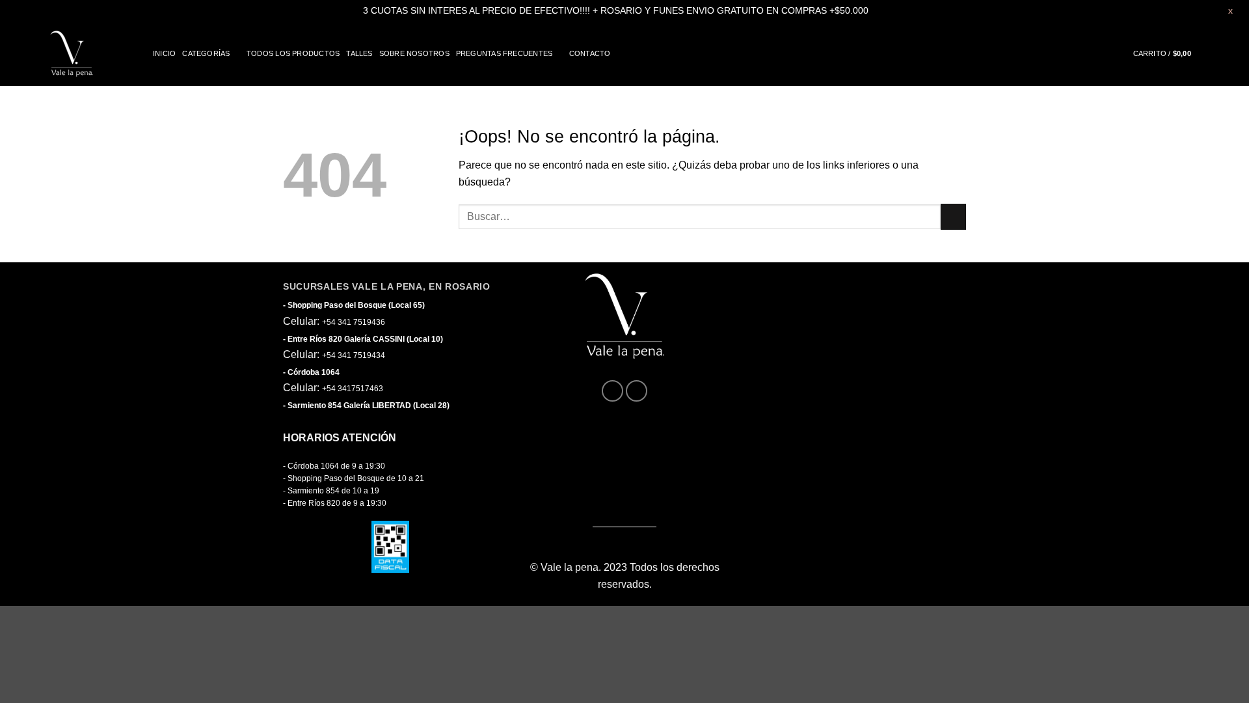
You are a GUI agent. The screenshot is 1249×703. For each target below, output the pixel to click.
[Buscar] (1235, 53)
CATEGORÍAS (206, 53)
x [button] (1230, 10)
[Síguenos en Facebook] (612, 391)
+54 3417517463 (352, 388)
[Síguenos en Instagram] (636, 391)
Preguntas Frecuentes (504, 53)
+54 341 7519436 (353, 322)
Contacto (590, 53)
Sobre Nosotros (414, 53)
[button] (1173, 53)
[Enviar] (953, 216)
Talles (359, 53)
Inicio (164, 53)
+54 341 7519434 (353, 355)
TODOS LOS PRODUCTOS (293, 53)
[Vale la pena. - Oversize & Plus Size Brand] (71, 53)
